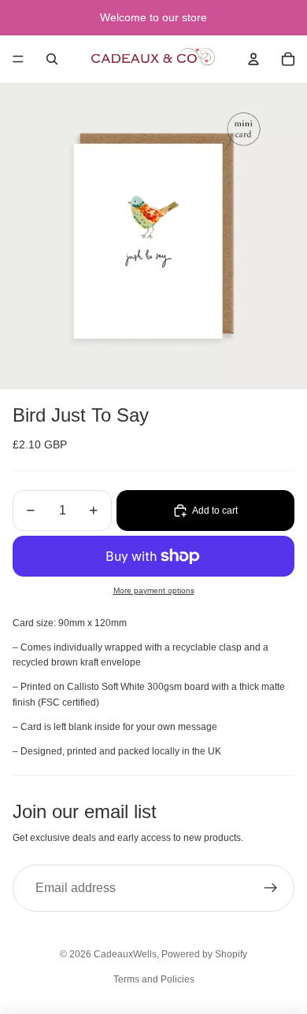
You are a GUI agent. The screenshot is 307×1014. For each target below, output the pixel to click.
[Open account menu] (253, 59)
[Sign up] (270, 888)
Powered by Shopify (204, 954)
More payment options (153, 590)
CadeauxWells (125, 954)
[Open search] (52, 59)
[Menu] (18, 59)
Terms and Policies (153, 979)
